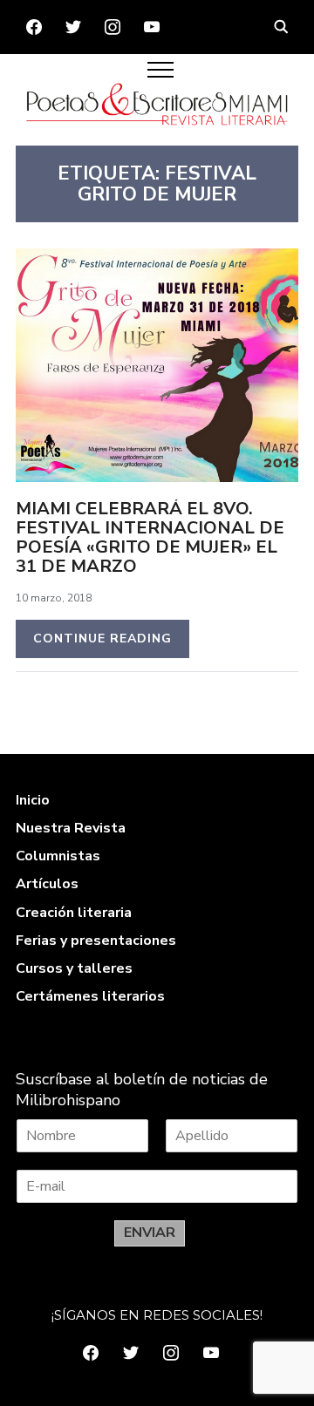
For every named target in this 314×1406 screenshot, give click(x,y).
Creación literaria (74, 912)
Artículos (47, 883)
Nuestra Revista (71, 828)
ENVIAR (149, 1232)
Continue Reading (102, 638)
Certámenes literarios (90, 996)
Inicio (33, 800)
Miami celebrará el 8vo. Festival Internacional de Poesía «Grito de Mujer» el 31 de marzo (150, 537)
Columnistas (58, 856)
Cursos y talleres (74, 968)
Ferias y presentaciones (96, 940)
